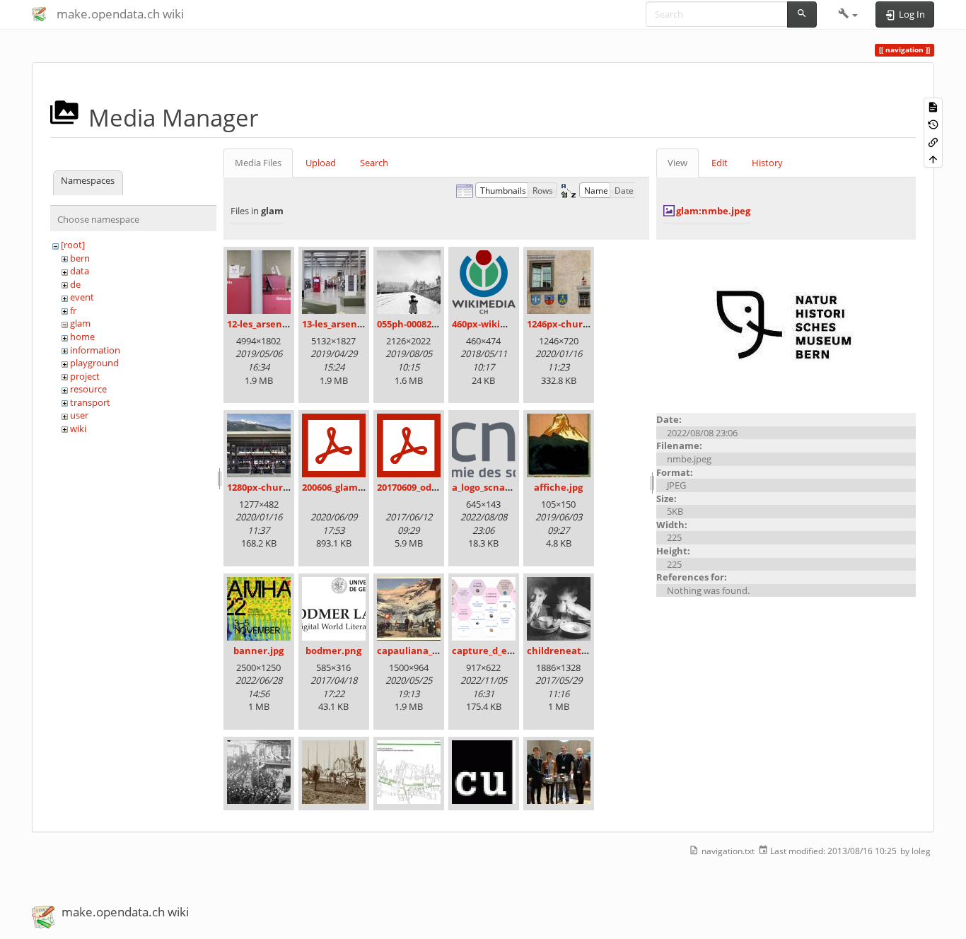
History (767, 162)
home (82, 336)
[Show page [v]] (933, 106)
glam (80, 323)
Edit (719, 162)
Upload (320, 162)
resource (88, 389)
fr (73, 310)
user (79, 415)
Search (374, 162)
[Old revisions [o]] (933, 124)
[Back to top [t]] (933, 159)
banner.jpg (258, 650)
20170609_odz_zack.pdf (427, 487)
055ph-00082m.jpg (417, 323)
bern (80, 258)
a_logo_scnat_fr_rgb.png (505, 487)
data (79, 270)
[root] (73, 244)
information (95, 350)
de (75, 284)
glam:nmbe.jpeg (713, 210)
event (82, 297)
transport (90, 402)
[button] (848, 14)
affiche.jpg (558, 487)
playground (94, 362)
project (85, 376)
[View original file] (786, 325)
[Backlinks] (933, 141)
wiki (78, 428)
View (677, 162)
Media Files (258, 162)
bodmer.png (333, 650)
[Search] (802, 14)
